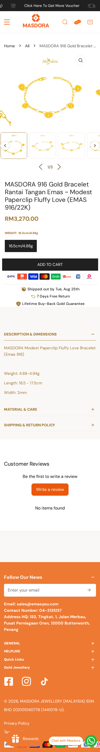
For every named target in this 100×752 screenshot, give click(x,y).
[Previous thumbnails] (5, 145)
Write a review (50, 489)
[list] (50, 112)
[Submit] (89, 590)
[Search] (65, 22)
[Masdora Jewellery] (36, 22)
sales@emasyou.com (37, 604)
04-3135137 (50, 610)
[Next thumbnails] (94, 145)
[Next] (58, 167)
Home (9, 46)
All (27, 46)
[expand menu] (7, 22)
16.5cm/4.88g (21, 246)
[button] (90, 22)
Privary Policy (16, 723)
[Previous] (41, 167)
